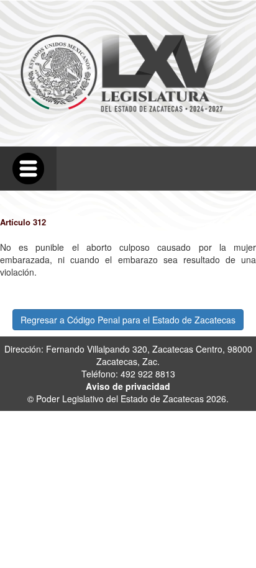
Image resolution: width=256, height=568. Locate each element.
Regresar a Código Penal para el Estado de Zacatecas (128, 319)
